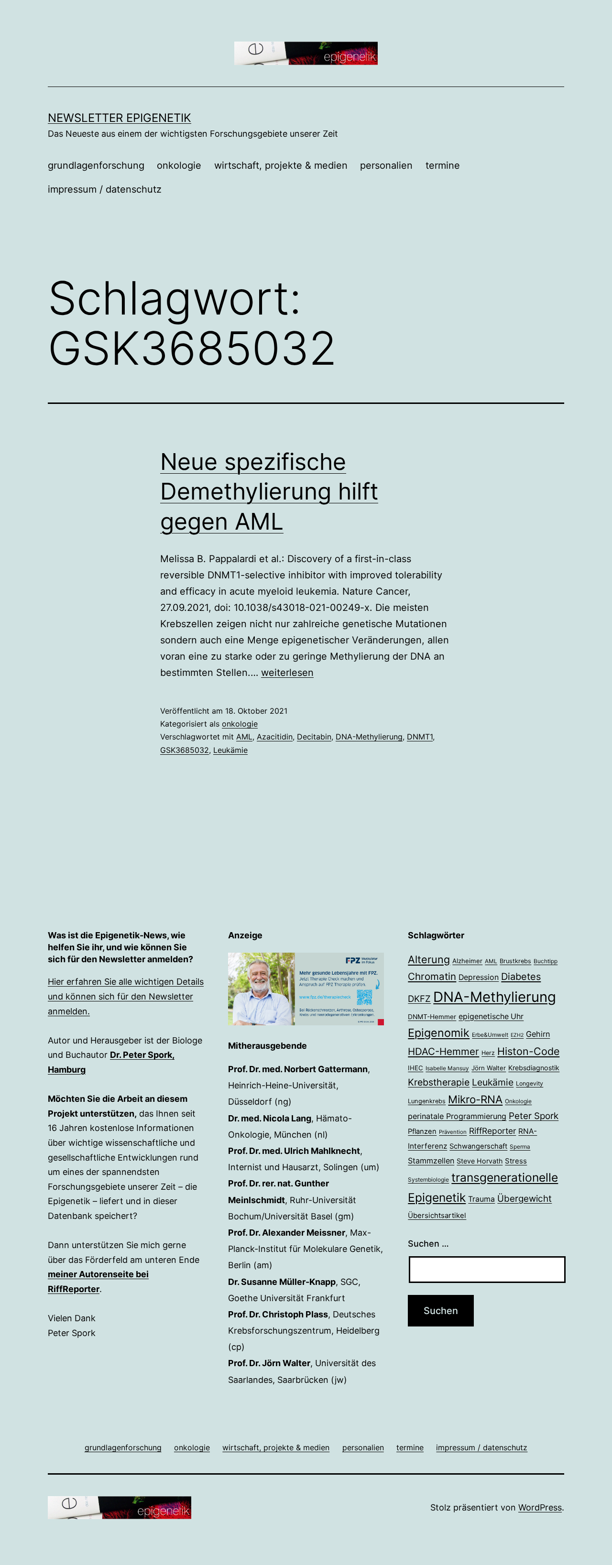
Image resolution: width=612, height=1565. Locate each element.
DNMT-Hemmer (432, 1017)
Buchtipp (545, 961)
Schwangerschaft (478, 1146)
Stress (516, 1160)
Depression (479, 977)
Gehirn (538, 1034)
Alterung (429, 959)
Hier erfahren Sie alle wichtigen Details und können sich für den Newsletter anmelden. (126, 996)
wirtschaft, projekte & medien (281, 165)
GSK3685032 (184, 750)
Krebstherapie (439, 1082)
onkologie (179, 165)
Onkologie (518, 1101)
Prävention (453, 1132)
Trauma (481, 1199)
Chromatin (432, 976)
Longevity (529, 1083)
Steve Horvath (480, 1161)
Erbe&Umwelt (490, 1035)
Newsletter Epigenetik (119, 118)
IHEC (415, 1068)
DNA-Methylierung (369, 736)
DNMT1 (420, 736)
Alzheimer (467, 961)
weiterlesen (287, 672)
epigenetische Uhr (491, 1016)
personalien (386, 165)
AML (244, 736)
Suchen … (428, 1244)
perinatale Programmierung (457, 1116)
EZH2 (517, 1035)
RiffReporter (492, 1131)
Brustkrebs (515, 961)
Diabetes (521, 976)
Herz (488, 1052)
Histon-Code (528, 1051)
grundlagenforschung (96, 165)
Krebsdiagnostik (533, 1068)
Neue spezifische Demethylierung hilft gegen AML (269, 491)
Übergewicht (524, 1198)
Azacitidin (275, 736)
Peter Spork (533, 1115)
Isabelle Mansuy (447, 1068)
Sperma (520, 1146)
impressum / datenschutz (105, 189)
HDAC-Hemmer (443, 1051)
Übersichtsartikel (437, 1215)
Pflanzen (422, 1131)
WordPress (540, 1507)
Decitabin (314, 736)
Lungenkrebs (427, 1101)
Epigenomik (439, 1033)
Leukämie (230, 750)
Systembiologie (428, 1179)
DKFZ (419, 998)
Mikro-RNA (475, 1099)
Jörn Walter (488, 1068)
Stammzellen (431, 1160)
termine (443, 165)
